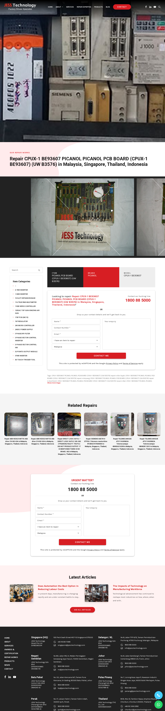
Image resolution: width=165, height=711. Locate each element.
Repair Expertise (84, 7)
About (58, 7)
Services (70, 7)
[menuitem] (50, 7)
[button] (146, 7)
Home (50, 7)
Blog (108, 7)
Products (98, 7)
